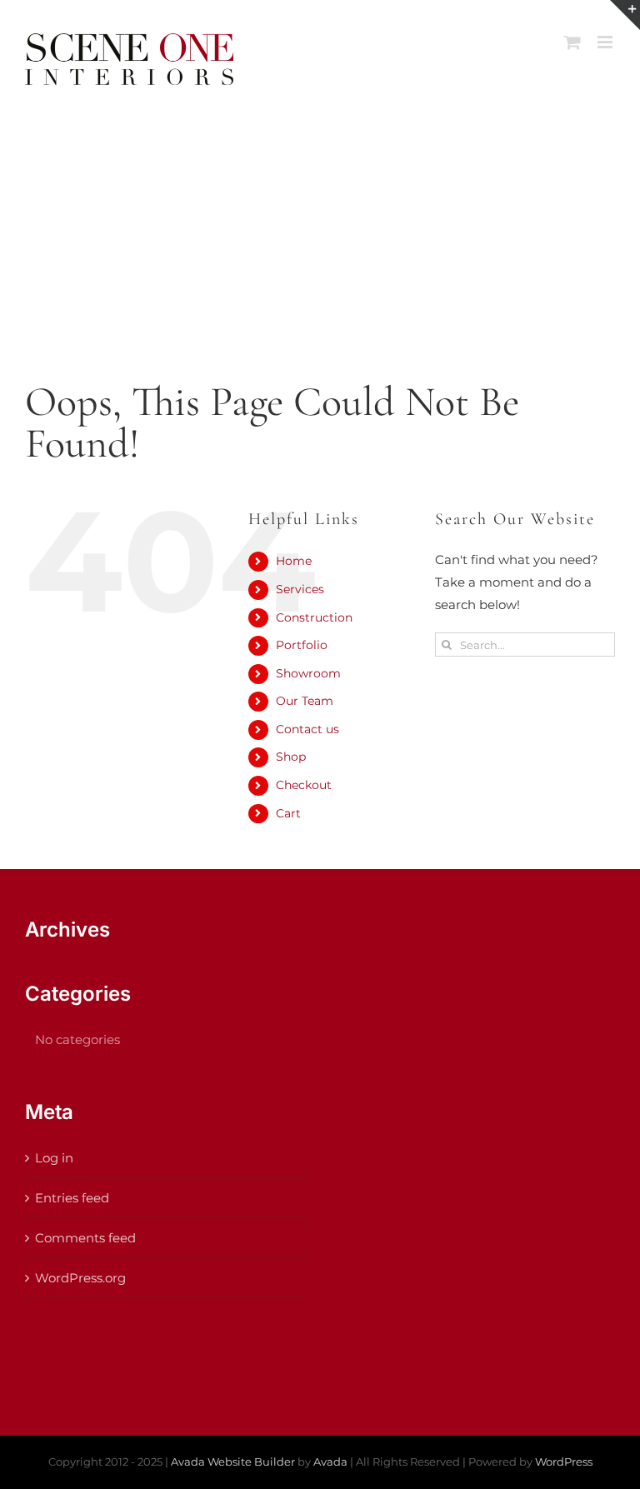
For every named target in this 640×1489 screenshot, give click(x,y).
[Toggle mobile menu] (606, 42)
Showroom (308, 673)
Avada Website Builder (233, 1461)
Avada (330, 1461)
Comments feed (85, 1238)
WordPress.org (80, 1278)
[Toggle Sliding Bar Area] (625, 15)
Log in (54, 1158)
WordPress (563, 1461)
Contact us (307, 729)
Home (294, 560)
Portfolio (302, 644)
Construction (314, 617)
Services (300, 589)
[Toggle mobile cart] (572, 42)
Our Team (304, 700)
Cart (288, 813)
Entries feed (72, 1198)
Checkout (304, 784)
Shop (291, 756)
